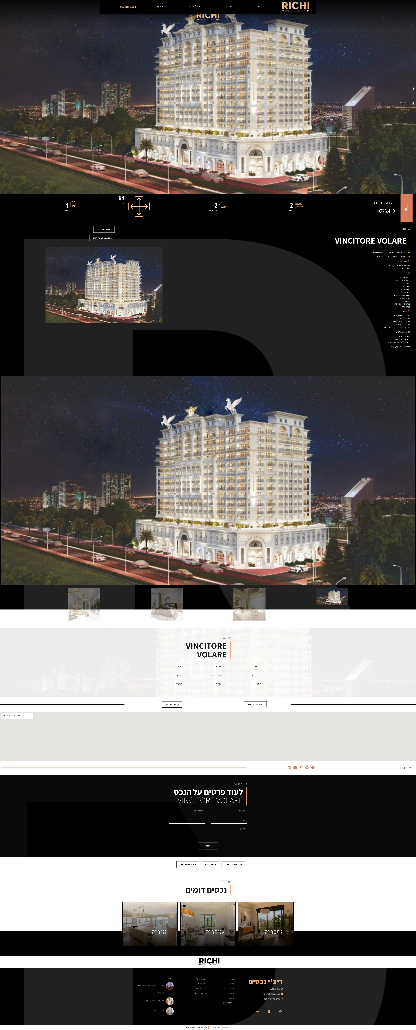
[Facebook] (280, 1011)
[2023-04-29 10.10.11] (208, 480)
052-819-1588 (128, 7)
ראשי (259, 6)
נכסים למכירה (196, 6)
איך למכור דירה (158, 1010)
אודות (230, 6)
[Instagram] (268, 1011)
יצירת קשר (159, 6)
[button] (413, 88)
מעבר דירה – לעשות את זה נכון (153, 1000)
